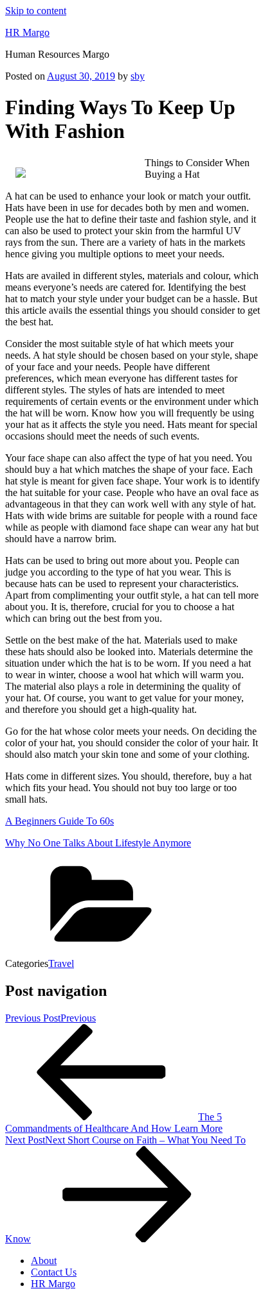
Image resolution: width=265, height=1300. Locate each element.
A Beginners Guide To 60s (59, 821)
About (44, 1260)
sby (138, 76)
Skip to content (35, 10)
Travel (61, 963)
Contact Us (54, 1272)
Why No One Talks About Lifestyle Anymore (98, 842)
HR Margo (27, 32)
